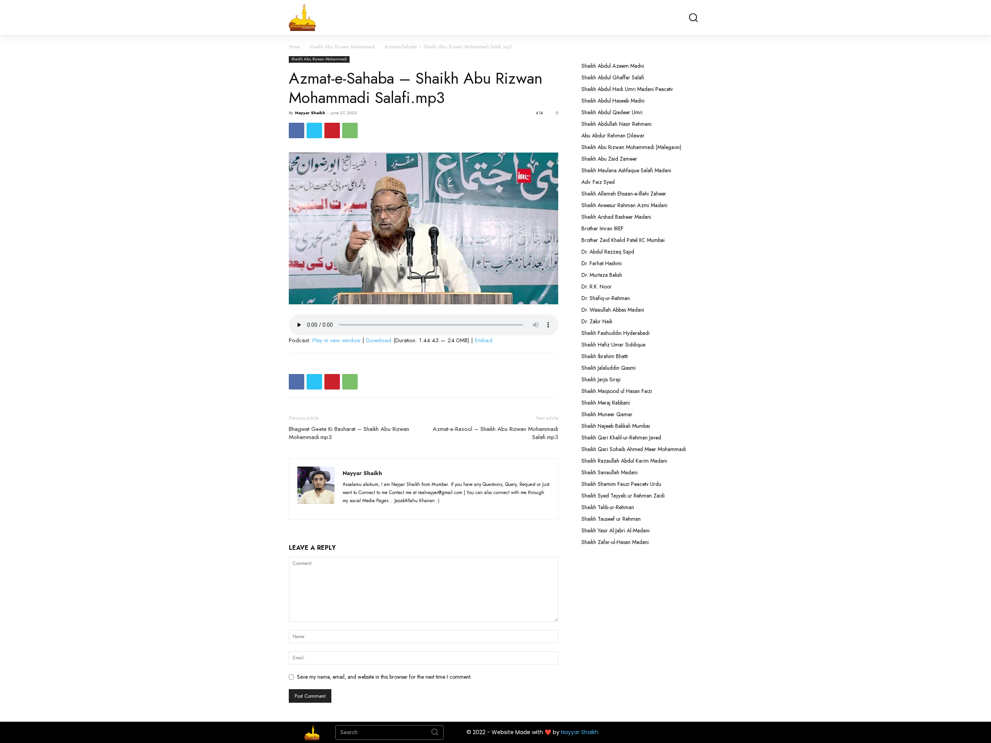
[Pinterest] (332, 130)
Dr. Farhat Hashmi (601, 263)
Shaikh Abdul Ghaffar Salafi (612, 77)
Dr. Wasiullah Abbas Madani (612, 310)
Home (294, 46)
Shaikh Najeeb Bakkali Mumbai (616, 426)
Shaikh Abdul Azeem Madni (612, 66)
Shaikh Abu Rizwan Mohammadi (342, 46)
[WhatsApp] (350, 130)
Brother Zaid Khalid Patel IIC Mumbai (623, 240)
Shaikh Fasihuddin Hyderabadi (615, 333)
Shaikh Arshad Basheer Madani (616, 217)
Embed (483, 340)
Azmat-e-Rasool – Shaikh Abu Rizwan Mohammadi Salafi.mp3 (495, 433)
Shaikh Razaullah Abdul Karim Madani (624, 461)
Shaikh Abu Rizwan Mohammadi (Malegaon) (631, 147)
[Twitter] (314, 130)
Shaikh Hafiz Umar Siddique (613, 344)
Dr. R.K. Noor (596, 286)
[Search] (435, 732)
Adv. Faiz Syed (598, 182)
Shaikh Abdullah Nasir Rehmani (616, 124)
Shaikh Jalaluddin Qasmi (608, 368)
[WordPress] (393, 508)
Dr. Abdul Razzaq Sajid (607, 252)
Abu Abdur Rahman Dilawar (613, 135)
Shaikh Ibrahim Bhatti (604, 356)
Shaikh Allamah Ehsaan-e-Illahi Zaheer (623, 193)
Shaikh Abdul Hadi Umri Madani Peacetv (627, 89)
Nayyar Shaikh (310, 113)
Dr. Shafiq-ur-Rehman (605, 298)
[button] (693, 18)
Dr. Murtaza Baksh (601, 275)
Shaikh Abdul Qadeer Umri (612, 112)
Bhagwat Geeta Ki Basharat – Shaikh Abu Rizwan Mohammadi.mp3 (349, 433)
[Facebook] (296, 130)
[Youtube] (406, 508)
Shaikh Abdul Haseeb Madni (613, 101)
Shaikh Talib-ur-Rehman (607, 507)
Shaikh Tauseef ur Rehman (611, 519)
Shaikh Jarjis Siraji (601, 379)
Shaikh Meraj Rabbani (605, 403)
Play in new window (336, 340)
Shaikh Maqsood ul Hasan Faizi (616, 391)
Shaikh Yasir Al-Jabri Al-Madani (615, 530)
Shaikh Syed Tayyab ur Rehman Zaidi (623, 495)
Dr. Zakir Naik (596, 321)
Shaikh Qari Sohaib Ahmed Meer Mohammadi (633, 449)
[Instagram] (364, 508)
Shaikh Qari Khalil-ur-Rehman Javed (621, 437)
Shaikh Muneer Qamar (607, 414)
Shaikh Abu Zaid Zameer (609, 159)
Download (378, 340)
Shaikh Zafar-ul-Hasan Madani (615, 542)
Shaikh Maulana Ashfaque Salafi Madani (626, 170)
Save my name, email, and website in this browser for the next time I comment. (384, 677)
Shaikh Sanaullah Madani (609, 472)
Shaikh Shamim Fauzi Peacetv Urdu (621, 484)
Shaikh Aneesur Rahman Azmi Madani (624, 205)
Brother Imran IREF (602, 228)
